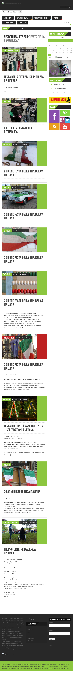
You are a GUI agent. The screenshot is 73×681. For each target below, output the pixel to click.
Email (51, 631)
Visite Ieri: (30, 630)
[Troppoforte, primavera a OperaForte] (24, 531)
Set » (68, 57)
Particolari (7, 144)
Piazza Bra (6, 399)
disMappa (8, 18)
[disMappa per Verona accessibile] (11, 3)
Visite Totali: (31, 638)
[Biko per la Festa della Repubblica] (24, 110)
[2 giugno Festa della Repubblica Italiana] (24, 153)
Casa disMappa (23, 18)
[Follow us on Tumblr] (69, 7)
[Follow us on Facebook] (61, 7)
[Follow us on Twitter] (64, 7)
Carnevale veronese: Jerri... (60, 93)
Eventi (57, 18)
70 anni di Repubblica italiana (22, 492)
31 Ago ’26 (66, 23)
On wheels (6, 101)
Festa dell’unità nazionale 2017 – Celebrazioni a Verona (23, 428)
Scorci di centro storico (10, 50)
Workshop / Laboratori (10, 523)
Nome (51, 623)
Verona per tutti (41, 18)
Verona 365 (9, 22)
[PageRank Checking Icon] (9, 654)
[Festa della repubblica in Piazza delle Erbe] (24, 59)
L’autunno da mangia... (59, 84)
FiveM (50, 645)
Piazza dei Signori (8, 338)
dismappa (32, 50)
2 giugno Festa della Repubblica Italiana (23, 173)
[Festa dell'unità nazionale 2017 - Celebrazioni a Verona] (24, 408)
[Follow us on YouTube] (67, 7)
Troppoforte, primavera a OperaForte (20, 551)
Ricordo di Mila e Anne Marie (29, 28)
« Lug (49, 57)
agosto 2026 (60, 38)
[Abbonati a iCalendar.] (59, 57)
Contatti (22, 22)
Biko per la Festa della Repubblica (18, 130)
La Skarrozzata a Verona (59, 88)
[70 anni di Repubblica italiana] (24, 473)
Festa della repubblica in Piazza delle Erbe (24, 79)
